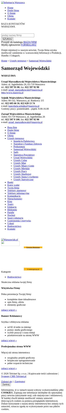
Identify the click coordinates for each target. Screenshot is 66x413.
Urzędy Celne (20, 160)
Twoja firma (13, 187)
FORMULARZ (28, 45)
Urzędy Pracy (20, 171)
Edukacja (11, 207)
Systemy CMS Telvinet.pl (13, 376)
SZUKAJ (7, 39)
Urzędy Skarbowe (22, 174)
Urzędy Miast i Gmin (24, 165)
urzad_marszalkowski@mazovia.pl (25, 90)
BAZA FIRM (30, 42)
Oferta (10, 16)
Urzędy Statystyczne (23, 179)
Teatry (10, 204)
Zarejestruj (20, 381)
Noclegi (11, 215)
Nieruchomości (14, 198)
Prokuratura (19, 146)
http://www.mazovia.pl (12, 92)
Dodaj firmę (13, 10)
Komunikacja (13, 196)
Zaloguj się (6, 381)
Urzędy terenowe (18, 60)
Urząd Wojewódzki (23, 157)
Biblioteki (12, 209)
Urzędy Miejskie (22, 168)
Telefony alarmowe (16, 190)
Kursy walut (13, 185)
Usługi (10, 223)
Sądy (16, 152)
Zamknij (6, 384)
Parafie (10, 212)
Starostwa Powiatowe (24, 155)
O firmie (11, 13)
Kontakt (11, 18)
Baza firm (12, 127)
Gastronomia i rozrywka (19, 220)
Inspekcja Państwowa (24, 141)
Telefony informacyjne (18, 193)
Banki (10, 182)
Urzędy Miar (20, 163)
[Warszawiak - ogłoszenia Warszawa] (9, 239)
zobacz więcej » (9, 310)
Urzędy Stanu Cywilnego (26, 176)
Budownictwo (14, 226)
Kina (9, 201)
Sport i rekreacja (15, 218)
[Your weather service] (10, 245)
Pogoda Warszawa (33, 247)
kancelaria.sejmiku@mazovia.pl (23, 106)
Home (10, 7)
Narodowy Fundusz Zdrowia (28, 144)
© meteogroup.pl (33, 269)
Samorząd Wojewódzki (40, 60)
